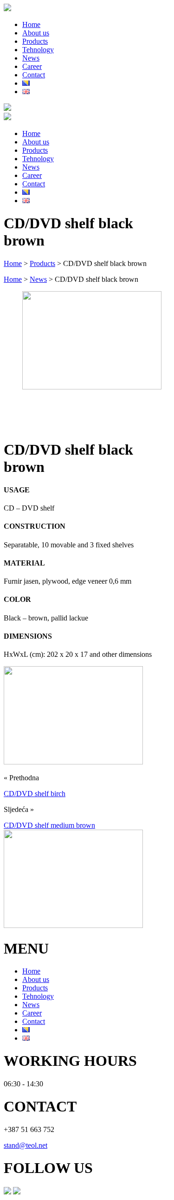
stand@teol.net (25, 1145)
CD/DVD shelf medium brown (49, 825)
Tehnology (38, 50)
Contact (33, 75)
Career (32, 66)
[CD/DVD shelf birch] (73, 762)
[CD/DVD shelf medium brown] (73, 925)
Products (35, 41)
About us (35, 33)
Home (31, 24)
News (30, 58)
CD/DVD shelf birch (34, 794)
